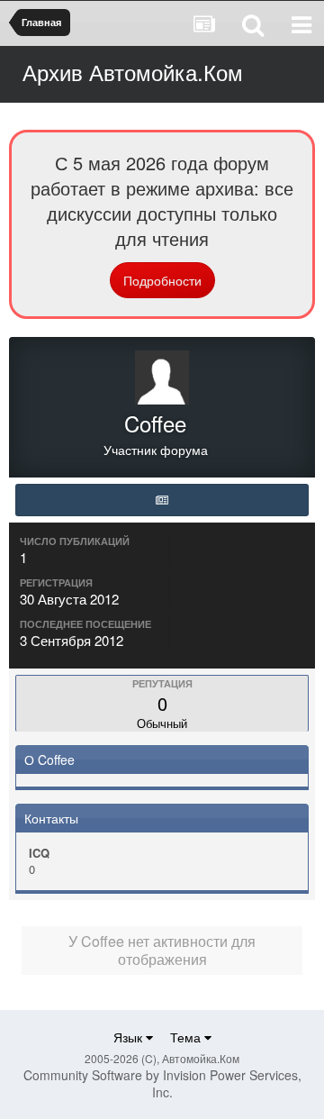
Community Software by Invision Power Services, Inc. (162, 1083)
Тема (187, 1037)
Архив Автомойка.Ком (132, 71)
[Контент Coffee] (162, 500)
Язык (129, 1037)
